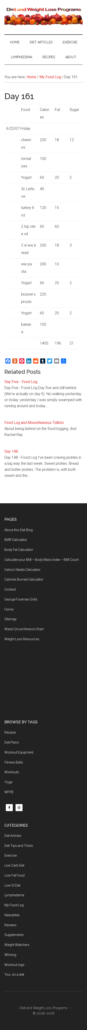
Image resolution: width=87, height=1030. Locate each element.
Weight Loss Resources (21, 639)
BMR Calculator (15, 540)
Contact (10, 589)
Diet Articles (12, 836)
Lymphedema (14, 895)
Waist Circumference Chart (24, 629)
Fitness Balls (13, 762)
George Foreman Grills (20, 599)
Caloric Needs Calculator (22, 570)
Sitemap (10, 619)
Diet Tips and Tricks (18, 846)
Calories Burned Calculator (23, 579)
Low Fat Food (14, 875)
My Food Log (14, 905)
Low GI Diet (12, 885)
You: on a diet (14, 974)
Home (8, 609)
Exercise (10, 855)
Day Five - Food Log (20, 382)
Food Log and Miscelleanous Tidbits (34, 422)
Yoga (8, 782)
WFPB (8, 792)
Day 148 (11, 451)
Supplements (14, 935)
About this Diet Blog (18, 530)
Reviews (10, 925)
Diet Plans (11, 742)
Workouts (11, 772)
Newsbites (12, 915)
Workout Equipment (18, 752)
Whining (10, 955)
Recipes (10, 732)
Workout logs (14, 965)
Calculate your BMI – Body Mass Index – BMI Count (41, 560)
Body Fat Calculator (18, 550)
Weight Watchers (16, 945)
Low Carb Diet (14, 865)
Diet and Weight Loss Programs (43, 1008)
